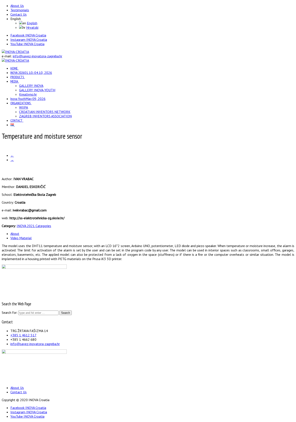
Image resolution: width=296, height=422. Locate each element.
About (14, 233)
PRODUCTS (17, 77)
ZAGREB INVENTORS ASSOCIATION (45, 116)
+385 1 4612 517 (23, 335)
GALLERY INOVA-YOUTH (37, 90)
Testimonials (19, 10)
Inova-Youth (28, 98)
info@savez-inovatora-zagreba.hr (37, 56)
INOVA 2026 (31, 72)
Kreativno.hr (28, 94)
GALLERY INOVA (31, 85)
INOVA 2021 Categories (34, 226)
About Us (17, 5)
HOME (14, 68)
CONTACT (16, 120)
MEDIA (14, 81)
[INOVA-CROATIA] (15, 52)
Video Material (21, 238)
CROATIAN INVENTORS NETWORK (44, 112)
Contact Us (18, 14)
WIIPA (23, 107)
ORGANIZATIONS (20, 103)
